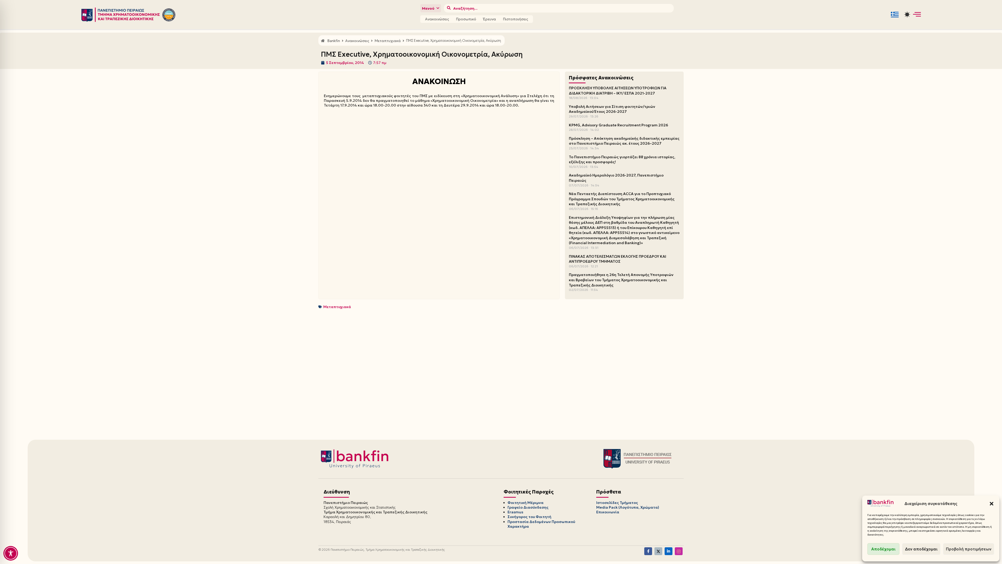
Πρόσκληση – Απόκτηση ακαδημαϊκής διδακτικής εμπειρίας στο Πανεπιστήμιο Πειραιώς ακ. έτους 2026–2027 (624, 141)
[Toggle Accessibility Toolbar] (10, 553)
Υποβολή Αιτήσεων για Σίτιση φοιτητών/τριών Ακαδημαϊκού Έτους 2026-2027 (612, 109)
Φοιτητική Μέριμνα (526, 502)
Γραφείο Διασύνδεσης (528, 507)
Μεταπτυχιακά (337, 306)
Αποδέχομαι (883, 549)
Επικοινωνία (607, 512)
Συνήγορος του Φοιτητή (529, 516)
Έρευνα (489, 19)
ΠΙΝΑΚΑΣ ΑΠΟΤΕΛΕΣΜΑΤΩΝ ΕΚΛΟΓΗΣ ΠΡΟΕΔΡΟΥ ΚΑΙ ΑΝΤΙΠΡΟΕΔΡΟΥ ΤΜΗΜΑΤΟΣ (617, 259)
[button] (991, 503)
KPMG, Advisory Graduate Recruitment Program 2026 (618, 125)
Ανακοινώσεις (437, 19)
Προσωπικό (466, 19)
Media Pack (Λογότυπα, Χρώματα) (627, 507)
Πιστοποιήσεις (515, 19)
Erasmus (515, 512)
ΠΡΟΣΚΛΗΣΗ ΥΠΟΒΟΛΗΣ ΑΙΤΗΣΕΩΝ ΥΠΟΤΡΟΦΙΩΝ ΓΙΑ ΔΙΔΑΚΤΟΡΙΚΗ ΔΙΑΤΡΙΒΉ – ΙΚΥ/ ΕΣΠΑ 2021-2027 (617, 91)
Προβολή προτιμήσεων (968, 549)
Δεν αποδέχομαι (921, 549)
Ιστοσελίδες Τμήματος (617, 502)
